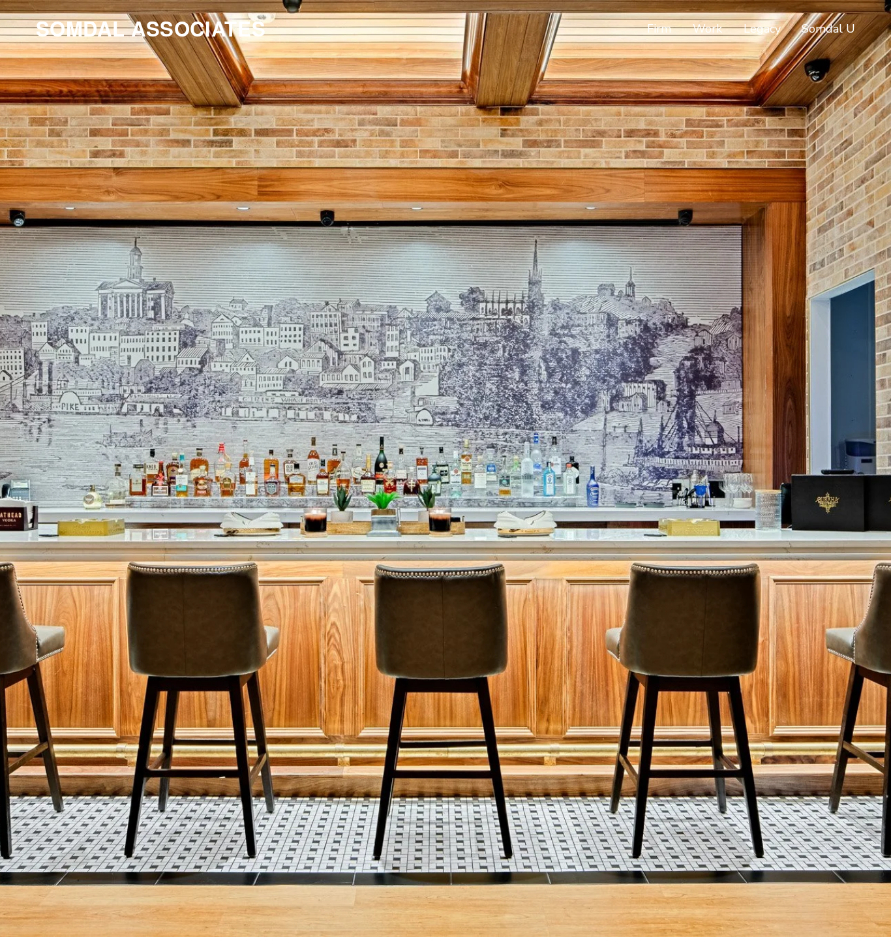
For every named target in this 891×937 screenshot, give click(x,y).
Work (707, 29)
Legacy (762, 29)
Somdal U (828, 29)
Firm (659, 29)
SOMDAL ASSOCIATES (151, 28)
